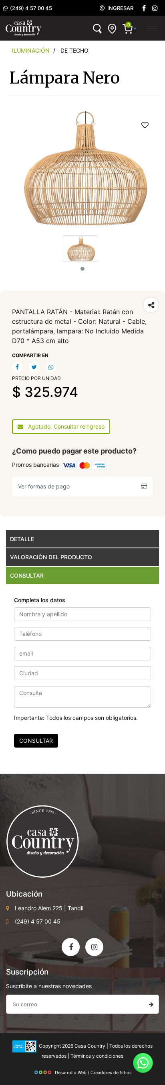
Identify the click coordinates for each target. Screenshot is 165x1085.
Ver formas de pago (45, 486)
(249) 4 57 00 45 (30, 8)
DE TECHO (74, 50)
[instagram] (155, 8)
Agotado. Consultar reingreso (64, 426)
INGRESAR (119, 8)
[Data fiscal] (24, 1046)
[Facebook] (144, 8)
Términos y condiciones (96, 1056)
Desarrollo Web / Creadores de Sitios (93, 1072)
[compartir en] (151, 305)
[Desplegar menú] (152, 27)
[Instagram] (94, 947)
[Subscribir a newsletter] (151, 1004)
